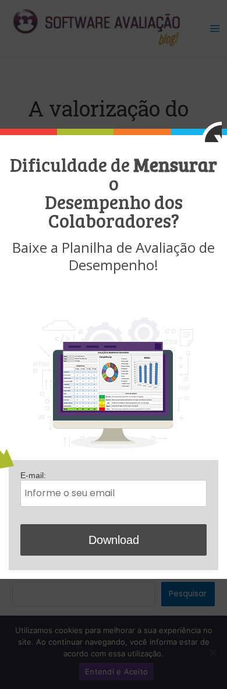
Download (113, 539)
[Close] (211, 132)
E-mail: (33, 475)
